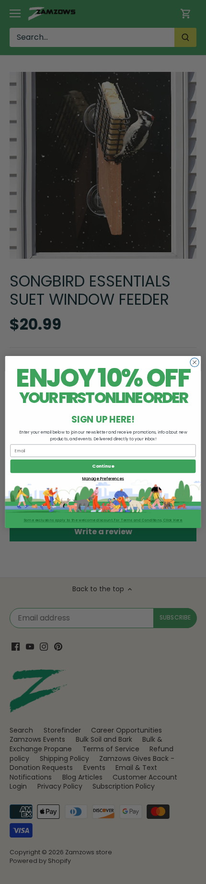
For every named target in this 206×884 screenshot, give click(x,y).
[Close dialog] (194, 362)
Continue (103, 466)
